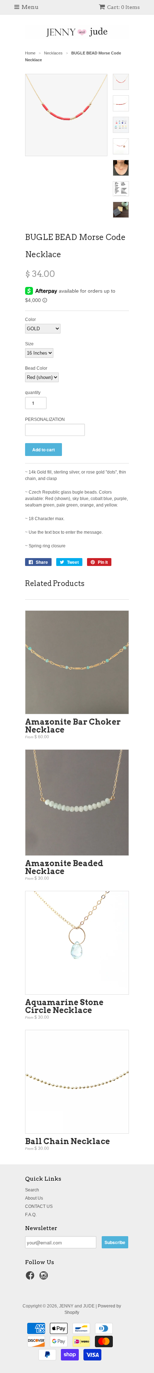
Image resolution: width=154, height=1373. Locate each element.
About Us (34, 1198)
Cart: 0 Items (123, 7)
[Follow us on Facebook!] (31, 1277)
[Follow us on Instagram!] (44, 1277)
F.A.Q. (31, 1214)
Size (29, 343)
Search (32, 1189)
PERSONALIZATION (45, 419)
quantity (32, 392)
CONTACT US (39, 1206)
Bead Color (36, 368)
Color (30, 319)
